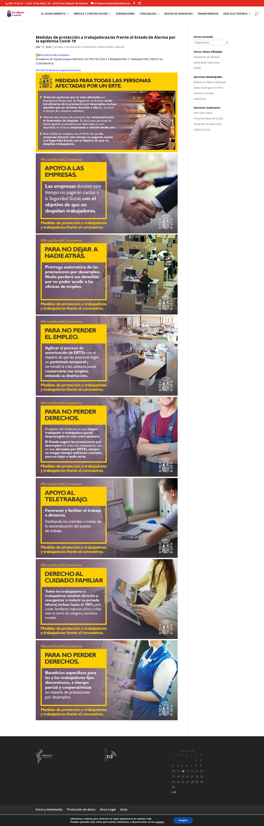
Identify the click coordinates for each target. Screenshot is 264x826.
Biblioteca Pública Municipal (210, 82)
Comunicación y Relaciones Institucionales (89, 47)
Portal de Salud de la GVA (208, 118)
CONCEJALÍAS (148, 13)
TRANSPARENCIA (208, 13)
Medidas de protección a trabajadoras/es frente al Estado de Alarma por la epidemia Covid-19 (106, 39)
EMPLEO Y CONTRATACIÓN (91, 13)
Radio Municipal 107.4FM (208, 87)
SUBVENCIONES (125, 13)
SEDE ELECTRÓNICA (235, 13)
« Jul (173, 792)
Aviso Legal (108, 809)
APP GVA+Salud (203, 113)
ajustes (160, 822)
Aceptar (183, 820)
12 (182, 771)
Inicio (124, 809)
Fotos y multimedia (49, 809)
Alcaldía (58, 47)
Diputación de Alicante (207, 57)
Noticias (119, 47)
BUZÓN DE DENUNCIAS (179, 13)
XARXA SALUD (202, 129)
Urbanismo (200, 99)
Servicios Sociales (204, 93)
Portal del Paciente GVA (207, 124)
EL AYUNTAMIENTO (53, 13)
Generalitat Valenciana (206, 62)
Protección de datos (81, 809)
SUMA (197, 68)
